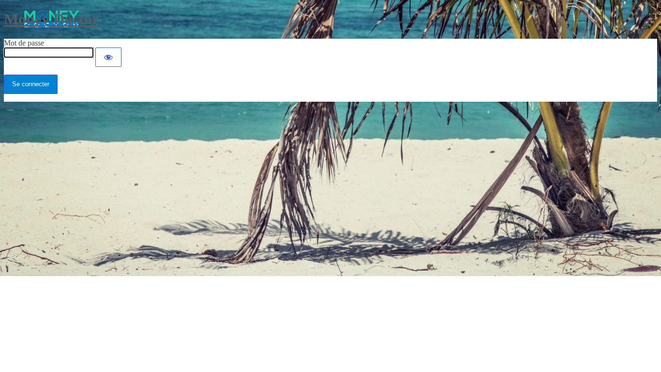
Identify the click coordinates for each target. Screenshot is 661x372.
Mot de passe (24, 43)
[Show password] (108, 57)
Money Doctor (51, 19)
